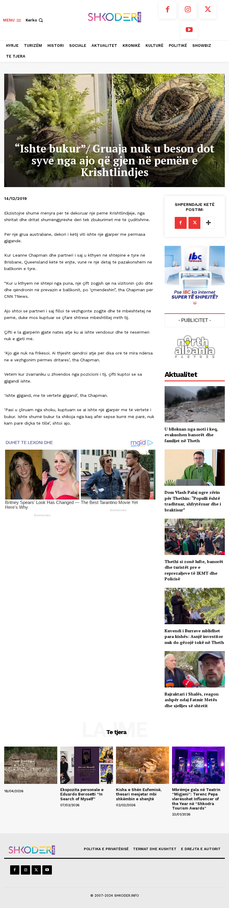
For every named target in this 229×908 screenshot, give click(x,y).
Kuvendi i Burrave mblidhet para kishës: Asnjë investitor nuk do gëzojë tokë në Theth (194, 636)
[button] (35, 20)
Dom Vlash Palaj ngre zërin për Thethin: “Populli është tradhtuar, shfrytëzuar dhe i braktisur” (193, 501)
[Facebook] (167, 10)
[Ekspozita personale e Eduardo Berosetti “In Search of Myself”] (86, 765)
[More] (208, 223)
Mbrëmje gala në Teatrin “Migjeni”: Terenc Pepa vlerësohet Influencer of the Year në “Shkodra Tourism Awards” (196, 798)
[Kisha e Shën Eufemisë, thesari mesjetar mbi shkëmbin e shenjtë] (142, 765)
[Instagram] (187, 10)
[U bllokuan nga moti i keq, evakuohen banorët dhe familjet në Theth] (195, 404)
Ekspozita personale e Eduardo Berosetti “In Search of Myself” (81, 794)
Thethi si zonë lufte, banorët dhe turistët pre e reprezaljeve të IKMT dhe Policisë (194, 570)
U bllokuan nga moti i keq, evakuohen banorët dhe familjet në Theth (191, 434)
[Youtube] (189, 30)
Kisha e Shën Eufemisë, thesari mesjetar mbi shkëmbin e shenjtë (138, 794)
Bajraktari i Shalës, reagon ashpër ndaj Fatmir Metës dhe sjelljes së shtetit (192, 699)
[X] (207, 10)
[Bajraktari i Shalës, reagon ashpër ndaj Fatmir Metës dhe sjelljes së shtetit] (195, 669)
